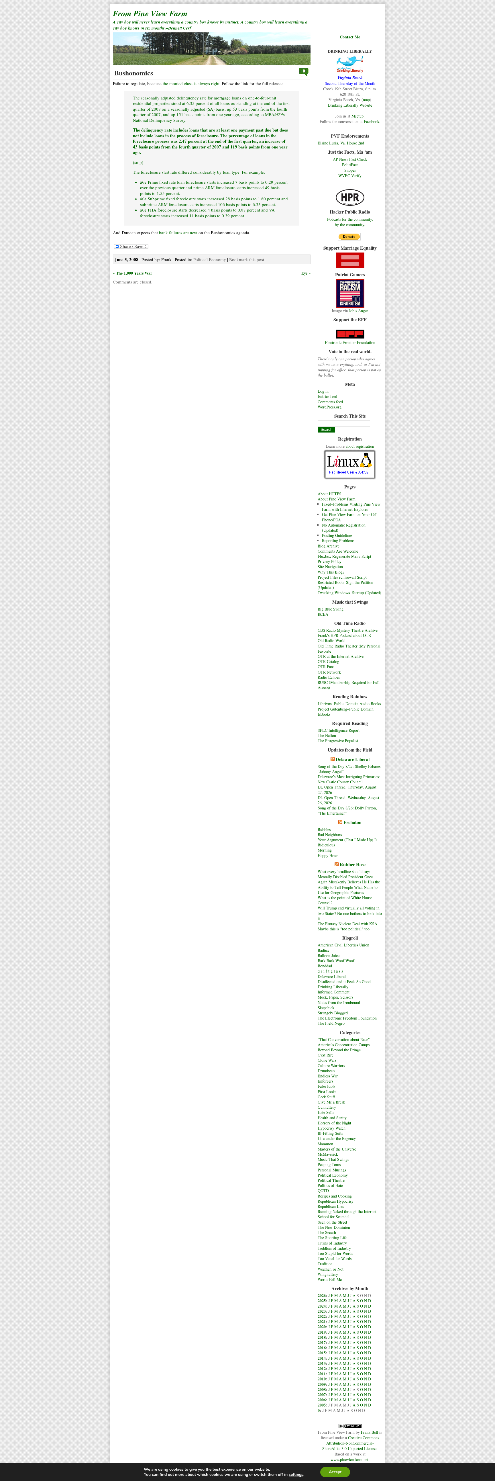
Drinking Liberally (333, 986)
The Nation (327, 735)
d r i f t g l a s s (330, 971)
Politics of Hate (330, 1185)
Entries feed (327, 396)
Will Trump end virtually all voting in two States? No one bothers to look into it (350, 913)
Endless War (328, 1076)
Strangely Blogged (333, 1013)
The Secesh (327, 1232)
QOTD (323, 1190)
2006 (322, 1400)
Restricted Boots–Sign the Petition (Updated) (345, 585)
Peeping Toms (329, 1164)
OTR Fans (326, 666)
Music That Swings (333, 1159)
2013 (322, 1363)
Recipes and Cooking (335, 1196)
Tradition (325, 1263)
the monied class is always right (191, 83)
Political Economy (333, 1175)
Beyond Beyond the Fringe (339, 1049)
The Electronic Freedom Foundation (347, 1018)
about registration (360, 446)
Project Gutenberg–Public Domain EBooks (346, 711)
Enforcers (325, 1081)
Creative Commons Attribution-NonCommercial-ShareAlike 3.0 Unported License (350, 1443)
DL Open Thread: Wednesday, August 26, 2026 (348, 800)
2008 (322, 1389)
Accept (335, 1472)
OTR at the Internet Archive (341, 656)
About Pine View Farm (336, 499)
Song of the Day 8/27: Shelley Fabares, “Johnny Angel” (350, 769)
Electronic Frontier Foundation (350, 342)
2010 (322, 1379)
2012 (322, 1368)
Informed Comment (333, 992)
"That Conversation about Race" (344, 1039)
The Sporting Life (332, 1237)
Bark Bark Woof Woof (336, 960)
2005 (322, 1405)
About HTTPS (329, 493)
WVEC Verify (350, 175)
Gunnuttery (327, 1107)
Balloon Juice (328, 955)
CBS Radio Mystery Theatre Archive (348, 630)
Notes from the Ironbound (339, 1002)
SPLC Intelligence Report (339, 730)
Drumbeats (326, 1070)
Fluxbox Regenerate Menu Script (344, 556)
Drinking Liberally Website (350, 105)
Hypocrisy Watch (331, 1128)
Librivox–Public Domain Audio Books (349, 703)
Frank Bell (369, 1432)
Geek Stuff (326, 1096)
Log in (323, 391)
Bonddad (325, 966)
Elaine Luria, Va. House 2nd (341, 143)
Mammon (325, 1144)
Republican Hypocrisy (335, 1201)
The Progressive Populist (338, 740)
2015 (322, 1353)
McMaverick (328, 1154)
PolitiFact (350, 164)
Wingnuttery (328, 1274)
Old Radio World (331, 640)
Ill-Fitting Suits (330, 1133)
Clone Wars (327, 1060)
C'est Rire (325, 1055)
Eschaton (352, 822)
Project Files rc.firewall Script (342, 577)
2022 (322, 1316)
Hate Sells (326, 1112)
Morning (325, 850)
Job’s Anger (358, 310)
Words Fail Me (330, 1279)
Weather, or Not (330, 1269)
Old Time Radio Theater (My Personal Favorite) (349, 648)
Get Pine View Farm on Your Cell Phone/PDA (350, 517)
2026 (322, 1295)
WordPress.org (329, 407)
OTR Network (329, 672)
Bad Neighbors (330, 834)
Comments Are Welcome (338, 551)
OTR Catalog (328, 661)
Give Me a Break (331, 1102)
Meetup (357, 116)
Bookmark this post (246, 259)
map (366, 99)
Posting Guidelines (337, 535)
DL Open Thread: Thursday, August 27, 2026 (347, 789)
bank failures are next (178, 232)
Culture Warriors (331, 1065)
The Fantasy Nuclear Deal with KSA (347, 923)
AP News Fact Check (350, 159)
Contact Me (350, 37)
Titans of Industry (332, 1243)
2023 (322, 1311)
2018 (322, 1337)
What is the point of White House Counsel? (345, 900)
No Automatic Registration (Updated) (344, 527)
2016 (322, 1348)
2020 (322, 1327)
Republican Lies (331, 1206)
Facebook (371, 121)
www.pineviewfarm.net (349, 1459)
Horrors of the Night (334, 1123)
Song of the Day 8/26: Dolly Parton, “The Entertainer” (347, 810)
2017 (322, 1342)
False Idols (326, 1086)
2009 (322, 1384)
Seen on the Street (332, 1222)
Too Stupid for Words (335, 1253)
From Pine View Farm (150, 13)
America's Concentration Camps (344, 1044)
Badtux (323, 950)
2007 (322, 1395)
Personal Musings (332, 1170)
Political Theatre (331, 1180)
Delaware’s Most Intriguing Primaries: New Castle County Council (349, 779)
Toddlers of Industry (334, 1248)
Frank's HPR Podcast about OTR (344, 635)
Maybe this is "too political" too (344, 929)
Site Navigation (330, 566)
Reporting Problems (338, 540)
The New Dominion (334, 1227)
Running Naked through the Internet (347, 1211)
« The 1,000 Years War (132, 273)
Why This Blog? (331, 572)
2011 (322, 1374)
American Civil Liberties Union (343, 945)
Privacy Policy (329, 561)
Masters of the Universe (337, 1149)
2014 (322, 1358)
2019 (322, 1332)
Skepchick (326, 1007)
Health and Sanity (332, 1117)
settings (296, 1474)
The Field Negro (331, 1023)
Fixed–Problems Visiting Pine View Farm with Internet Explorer (351, 506)
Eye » (306, 273)
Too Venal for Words (334, 1258)
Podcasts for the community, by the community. (350, 221)
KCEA (323, 614)
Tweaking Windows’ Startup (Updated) (349, 592)
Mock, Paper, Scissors (335, 997)
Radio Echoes (329, 677)
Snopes (350, 170)
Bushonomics (133, 73)
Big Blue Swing (330, 609)
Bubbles (324, 829)
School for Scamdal (333, 1216)
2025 (322, 1301)
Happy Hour (328, 855)
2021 (322, 1321)
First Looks (327, 1091)
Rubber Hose (353, 864)
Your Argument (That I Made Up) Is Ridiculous (347, 842)
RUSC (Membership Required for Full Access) (349, 685)
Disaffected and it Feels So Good (344, 981)
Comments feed (330, 401)
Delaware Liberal (353, 759)
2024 (322, 1306)
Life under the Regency (337, 1138)
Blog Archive (328, 546)
